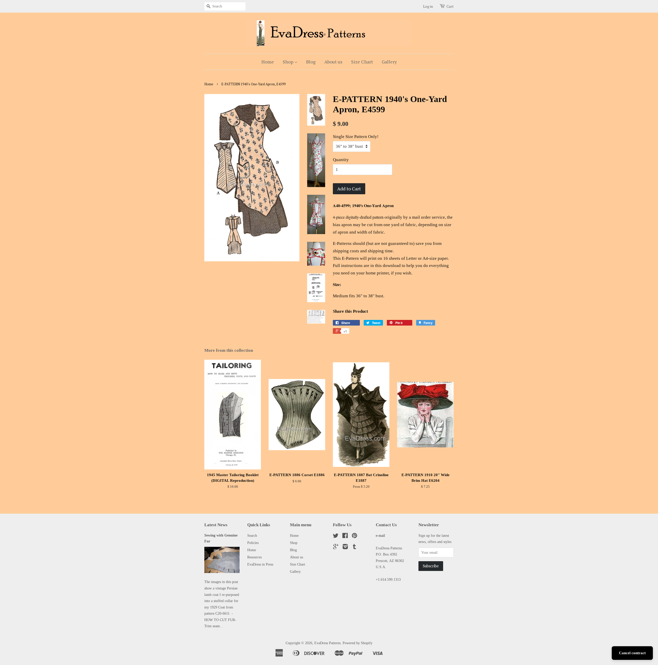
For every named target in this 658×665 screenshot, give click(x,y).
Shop (288, 62)
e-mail (380, 535)
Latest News (215, 524)
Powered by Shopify (357, 643)
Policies (253, 543)
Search (252, 535)
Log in (428, 6)
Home (267, 62)
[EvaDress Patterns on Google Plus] (336, 548)
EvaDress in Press (260, 564)
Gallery (389, 62)
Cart (450, 6)
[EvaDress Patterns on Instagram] (345, 548)
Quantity (341, 159)
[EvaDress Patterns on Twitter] (336, 536)
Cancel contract (632, 653)
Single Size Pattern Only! (356, 136)
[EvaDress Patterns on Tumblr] (354, 548)
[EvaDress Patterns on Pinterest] (354, 536)
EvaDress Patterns (327, 643)
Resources (254, 557)
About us (333, 62)
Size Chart (362, 62)
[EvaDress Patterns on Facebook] (345, 536)
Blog (311, 62)
